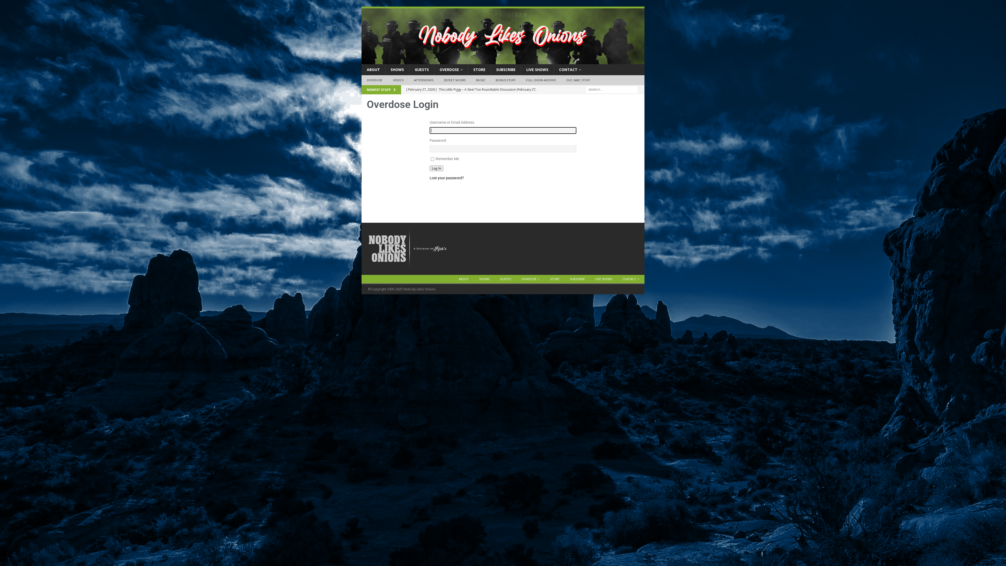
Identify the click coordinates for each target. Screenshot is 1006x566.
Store (479, 69)
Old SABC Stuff (578, 80)
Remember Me (447, 159)
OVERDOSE (449, 69)
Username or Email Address (452, 122)
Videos (398, 80)
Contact (568, 69)
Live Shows (537, 69)
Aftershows (423, 80)
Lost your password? (447, 178)
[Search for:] (612, 89)
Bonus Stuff (506, 80)
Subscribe (506, 69)
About (373, 69)
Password (438, 140)
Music (480, 80)
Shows (397, 69)
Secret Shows (455, 80)
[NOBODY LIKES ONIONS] (503, 61)
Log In (436, 168)
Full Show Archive (541, 80)
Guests (422, 69)
